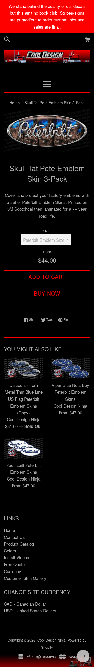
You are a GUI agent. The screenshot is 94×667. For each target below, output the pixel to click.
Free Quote (14, 564)
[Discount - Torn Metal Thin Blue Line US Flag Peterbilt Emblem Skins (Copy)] (23, 368)
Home (9, 530)
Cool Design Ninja (51, 640)
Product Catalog (19, 544)
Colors (10, 550)
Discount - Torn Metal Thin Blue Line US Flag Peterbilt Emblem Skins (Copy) (24, 399)
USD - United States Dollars (30, 610)
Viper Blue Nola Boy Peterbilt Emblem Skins (70, 392)
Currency (12, 571)
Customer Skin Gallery (25, 578)
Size (46, 230)
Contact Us (14, 537)
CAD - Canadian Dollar (25, 604)
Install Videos (16, 557)
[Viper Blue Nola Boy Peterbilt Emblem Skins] (70, 368)
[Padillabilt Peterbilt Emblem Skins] (23, 448)
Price (47, 251)
